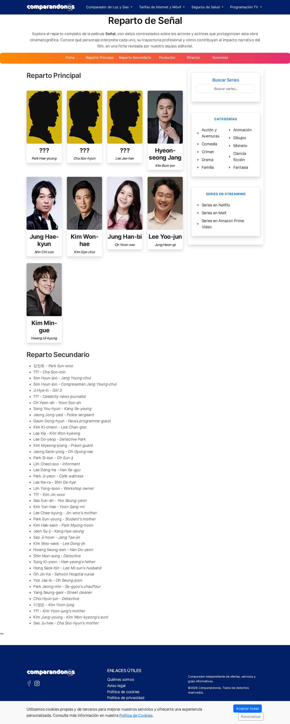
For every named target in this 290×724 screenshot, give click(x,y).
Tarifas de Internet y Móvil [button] (160, 7)
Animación (242, 130)
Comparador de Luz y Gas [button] (108, 7)
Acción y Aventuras (210, 133)
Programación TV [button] (244, 7)
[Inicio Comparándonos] (51, 7)
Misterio (240, 145)
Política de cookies (123, 692)
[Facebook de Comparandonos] (29, 683)
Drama (207, 159)
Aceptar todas (247, 708)
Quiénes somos (120, 679)
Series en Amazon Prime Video (223, 223)
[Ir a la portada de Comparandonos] (51, 672)
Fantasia (240, 167)
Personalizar (251, 716)
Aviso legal (116, 685)
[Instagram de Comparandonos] (36, 683)
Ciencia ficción (239, 156)
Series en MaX (214, 213)
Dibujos (239, 138)
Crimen (208, 152)
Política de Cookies (135, 715)
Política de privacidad (125, 697)
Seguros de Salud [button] (206, 7)
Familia (208, 167)
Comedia (209, 144)
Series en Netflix (216, 205)
